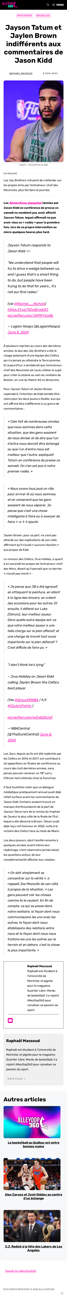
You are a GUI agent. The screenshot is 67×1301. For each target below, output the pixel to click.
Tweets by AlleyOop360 (20, 1271)
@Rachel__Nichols (29, 304)
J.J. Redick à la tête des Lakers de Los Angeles (33, 1248)
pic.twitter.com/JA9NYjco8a (30, 315)
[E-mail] (10, 1021)
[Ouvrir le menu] (62, 1293)
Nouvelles (43, 15)
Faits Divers (24, 15)
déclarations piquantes (25, 203)
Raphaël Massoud (21, 73)
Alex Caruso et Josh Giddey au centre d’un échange (33, 1196)
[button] (48, 5)
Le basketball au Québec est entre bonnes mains (33, 1144)
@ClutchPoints (19, 706)
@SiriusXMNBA (26, 700)
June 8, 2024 (18, 332)
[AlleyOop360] (9, 5)
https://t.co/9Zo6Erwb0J (28, 309)
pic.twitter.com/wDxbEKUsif (30, 717)
